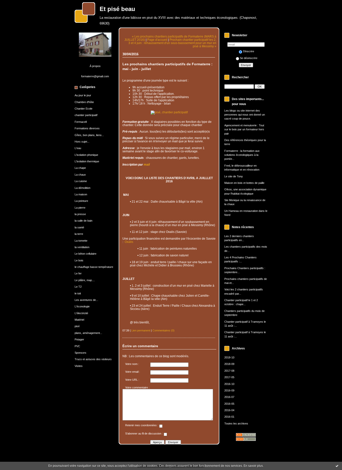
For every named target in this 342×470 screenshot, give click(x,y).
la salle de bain (83, 220)
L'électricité (81, 313)
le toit (78, 293)
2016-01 (229, 416)
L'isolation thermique (87, 161)
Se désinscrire (248, 58)
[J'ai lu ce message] (337, 466)
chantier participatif (86, 115)
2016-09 (229, 390)
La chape (80, 167)
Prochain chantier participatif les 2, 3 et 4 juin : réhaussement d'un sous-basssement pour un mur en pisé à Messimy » (172, 43)
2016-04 (229, 410)
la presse (80, 214)
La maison (81, 194)
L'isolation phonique (86, 154)
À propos (95, 66)
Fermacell (81, 121)
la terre (79, 233)
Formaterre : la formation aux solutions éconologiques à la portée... (242, 155)
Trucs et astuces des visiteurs (93, 359)
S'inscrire (248, 51)
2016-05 (229, 403)
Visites (79, 365)
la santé (79, 227)
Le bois (79, 260)
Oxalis (129, 241)
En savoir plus (253, 465)
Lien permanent (140, 330)
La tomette (81, 240)
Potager (79, 339)
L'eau (78, 148)
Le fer (78, 273)
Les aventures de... (86, 299)
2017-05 (229, 377)
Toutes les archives (236, 423)
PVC (77, 346)
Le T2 (78, 286)
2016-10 (229, 383)
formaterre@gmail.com (95, 76)
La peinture (81, 200)
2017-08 (229, 370)
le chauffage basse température (94, 266)
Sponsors (80, 352)
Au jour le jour (83, 95)
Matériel (79, 319)
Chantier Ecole (83, 108)
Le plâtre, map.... (85, 280)
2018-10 (229, 357)
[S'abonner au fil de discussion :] (165, 434)
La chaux (80, 174)
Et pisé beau (117, 9)
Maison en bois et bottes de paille (244, 182)
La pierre (80, 207)
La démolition (82, 187)
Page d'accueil (157, 39)
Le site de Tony (233, 176)
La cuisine (81, 181)
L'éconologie (82, 306)
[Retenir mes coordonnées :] (160, 426)
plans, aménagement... (88, 332)
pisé (77, 326)
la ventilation (82, 247)
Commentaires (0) (163, 330)
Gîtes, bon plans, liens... (89, 135)
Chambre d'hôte (84, 102)
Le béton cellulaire (85, 253)
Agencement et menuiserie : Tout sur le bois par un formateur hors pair (244, 129)
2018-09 (229, 363)
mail (147, 164)
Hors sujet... (82, 141)
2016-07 (229, 396)
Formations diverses (87, 128)
